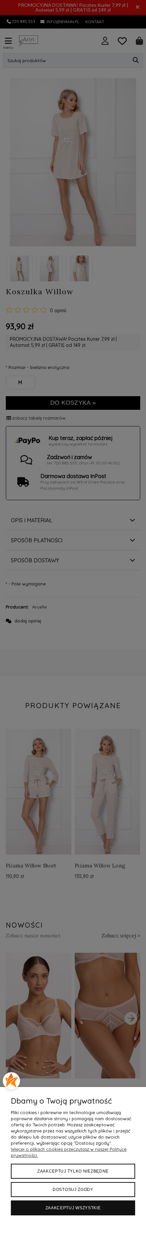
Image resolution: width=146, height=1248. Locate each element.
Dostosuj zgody (73, 1189)
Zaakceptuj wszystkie (73, 1208)
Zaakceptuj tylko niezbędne (73, 1171)
